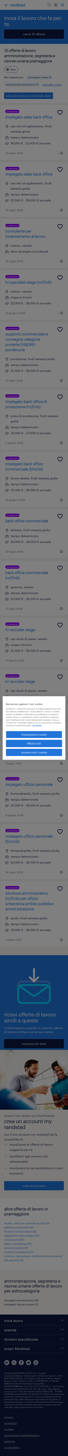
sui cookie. (37, 725)
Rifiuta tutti (34, 743)
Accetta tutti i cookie (34, 752)
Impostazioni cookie (34, 734)
